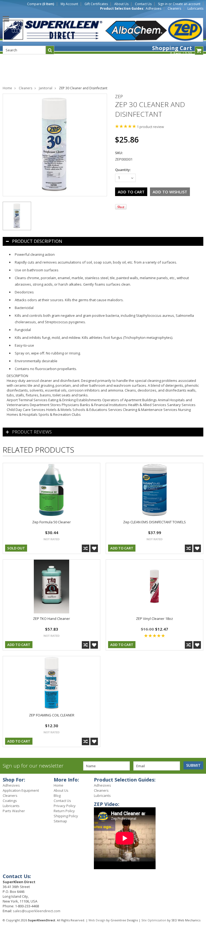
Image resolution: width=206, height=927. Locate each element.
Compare (40, 4)
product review (150, 126)
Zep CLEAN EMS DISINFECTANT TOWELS (154, 522)
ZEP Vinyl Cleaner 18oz (154, 618)
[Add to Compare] (85, 548)
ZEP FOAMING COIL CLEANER (51, 715)
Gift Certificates (96, 4)
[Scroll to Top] (198, 780)
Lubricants (195, 8)
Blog (57, 795)
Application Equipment (21, 790)
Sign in (163, 4)
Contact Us (143, 4)
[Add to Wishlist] (94, 548)
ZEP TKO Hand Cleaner (51, 618)
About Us (121, 4)
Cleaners (174, 8)
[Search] (50, 50)
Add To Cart (121, 548)
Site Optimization (153, 920)
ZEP (119, 97)
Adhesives (153, 8)
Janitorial (45, 88)
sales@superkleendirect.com (36, 910)
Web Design (97, 920)
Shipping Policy (66, 816)
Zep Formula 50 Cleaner (51, 522)
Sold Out (16, 548)
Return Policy (64, 810)
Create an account (186, 4)
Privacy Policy (65, 805)
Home (7, 88)
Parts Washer (14, 810)
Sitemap (60, 821)
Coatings (10, 800)
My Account (69, 4)
